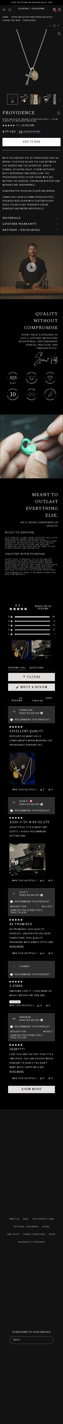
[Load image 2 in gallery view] (24, 99)
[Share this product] (59, 113)
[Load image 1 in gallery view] (12, 99)
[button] (4, 10)
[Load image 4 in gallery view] (47, 99)
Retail (52, 1234)
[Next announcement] (59, 2)
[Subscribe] (49, 1340)
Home (5, 17)
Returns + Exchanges (26, 1227)
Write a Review (37, 688)
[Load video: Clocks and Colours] (31, 267)
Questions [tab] (36, 668)
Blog (25, 1219)
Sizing (45, 1227)
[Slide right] (59, 99)
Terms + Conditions (34, 1234)
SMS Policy (13, 1234)
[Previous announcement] (4, 2)
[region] (31, 649)
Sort (49, 698)
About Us (14, 1219)
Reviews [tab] (17, 668)
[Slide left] (3, 99)
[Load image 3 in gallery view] (35, 99)
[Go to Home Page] (31, 10)
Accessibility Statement (31, 1242)
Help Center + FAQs (43, 1219)
